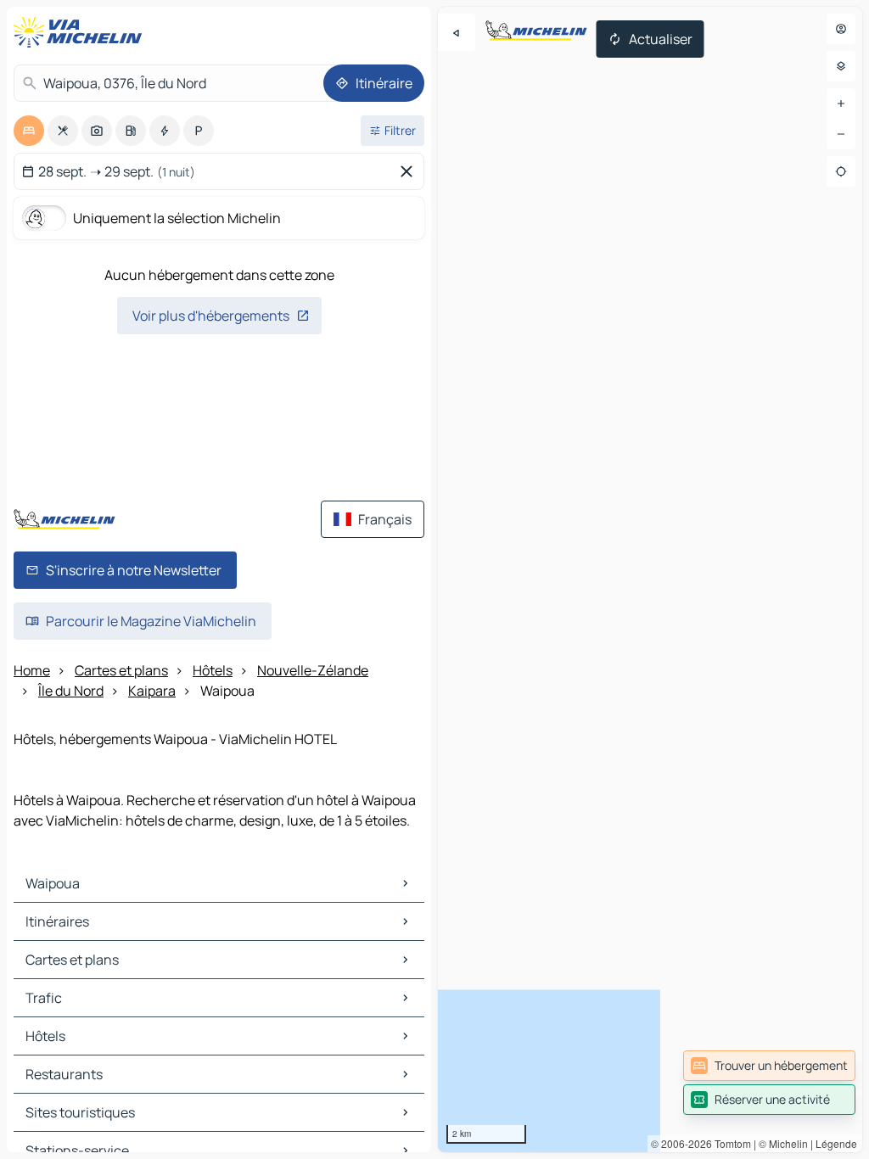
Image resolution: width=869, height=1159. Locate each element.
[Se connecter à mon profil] (841, 29)
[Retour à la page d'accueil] (81, 32)
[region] (650, 579)
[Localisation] (841, 171)
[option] (29, 130)
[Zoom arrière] (841, 134)
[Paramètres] (841, 66)
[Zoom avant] (841, 103)
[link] (769, 1065)
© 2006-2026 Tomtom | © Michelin (729, 1143)
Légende (836, 1143)
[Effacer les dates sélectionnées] (409, 171)
